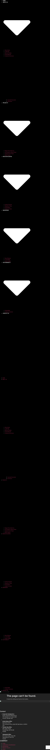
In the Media (7, 259)
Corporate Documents (11, 99)
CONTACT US (6, 313)
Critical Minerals (8, 54)
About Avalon (7, 50)
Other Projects (7, 155)
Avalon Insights (8, 261)
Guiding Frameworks (9, 311)
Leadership (7, 51)
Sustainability (7, 310)
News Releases (8, 258)
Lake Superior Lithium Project (10, 152)
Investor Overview (8, 204)
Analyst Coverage (8, 208)
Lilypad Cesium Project (9, 153)
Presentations (7, 207)
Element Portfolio (8, 53)
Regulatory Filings (8, 205)
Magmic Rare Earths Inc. (9, 150)
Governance (9, 101)
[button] (15, 345)
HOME (4, 0)
